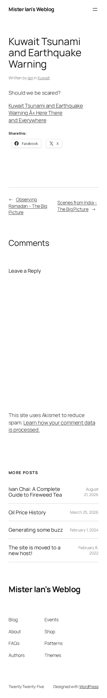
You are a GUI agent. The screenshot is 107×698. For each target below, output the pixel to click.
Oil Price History (27, 512)
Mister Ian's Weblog (31, 9)
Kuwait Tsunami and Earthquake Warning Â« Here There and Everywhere (46, 113)
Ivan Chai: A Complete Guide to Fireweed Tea (35, 492)
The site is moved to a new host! (34, 550)
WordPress (88, 686)
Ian (30, 77)
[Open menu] (95, 9)
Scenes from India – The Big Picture (77, 205)
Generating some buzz (36, 530)
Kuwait (44, 77)
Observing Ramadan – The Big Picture (28, 205)
